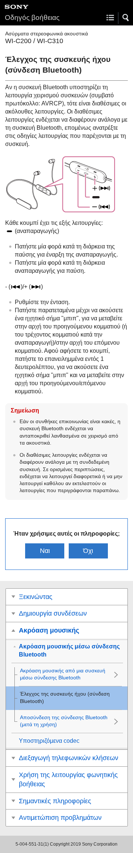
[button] (126, 18)
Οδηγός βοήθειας (32, 17)
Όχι (88, 550)
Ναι (45, 550)
